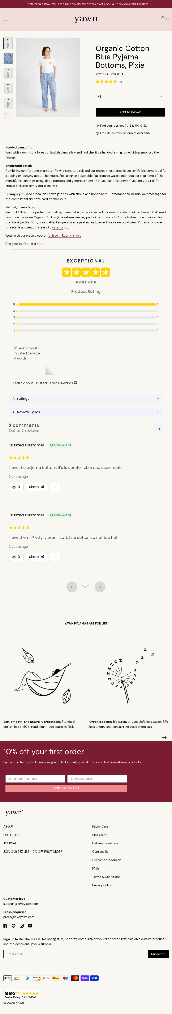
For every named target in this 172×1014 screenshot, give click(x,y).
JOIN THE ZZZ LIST (66, 788)
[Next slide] (164, 737)
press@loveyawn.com (18, 917)
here (104, 194)
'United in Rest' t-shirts (64, 235)
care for (57, 227)
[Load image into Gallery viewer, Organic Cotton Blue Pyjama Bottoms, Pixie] (8, 43)
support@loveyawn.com (20, 904)
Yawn (20, 1003)
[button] (164, 19)
